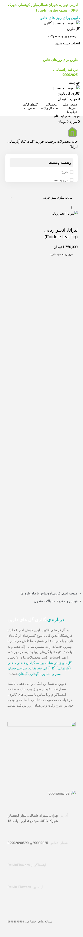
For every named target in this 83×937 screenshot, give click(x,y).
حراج (64, 172)
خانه (74, 141)
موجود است (60, 180)
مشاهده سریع (72, 221)
